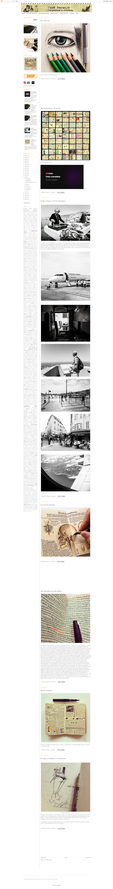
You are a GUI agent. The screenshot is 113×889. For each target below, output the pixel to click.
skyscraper (34, 456)
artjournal (34, 231)
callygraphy (25, 261)
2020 (26, 166)
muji (30, 394)
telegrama (31, 472)
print (28, 432)
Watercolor (26, 504)
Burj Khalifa (35, 254)
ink (23, 339)
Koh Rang (32, 354)
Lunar (33, 368)
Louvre (31, 367)
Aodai (28, 224)
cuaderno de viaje (33, 280)
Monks (26, 390)
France (24, 317)
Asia (29, 232)
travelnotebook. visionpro (28, 486)
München (25, 395)
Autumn (30, 236)
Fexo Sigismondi (30, 310)
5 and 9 (29, 212)
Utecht (27, 496)
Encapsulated (25, 302)
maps (24, 376)
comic (24, 275)
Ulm (36, 494)
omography (33, 414)
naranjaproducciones (27, 400)
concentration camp (27, 276)
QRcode (26, 433)
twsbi (34, 492)
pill (35, 425)
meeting (34, 382)
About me (72, 13)
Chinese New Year (32, 268)
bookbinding (31, 248)
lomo (35, 365)
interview (35, 339)
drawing (34, 294)
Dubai (24, 295)
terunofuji (27, 473)
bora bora (27, 249)
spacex (34, 459)
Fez (35, 310)
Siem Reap (31, 454)
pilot (24, 427)
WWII (35, 508)
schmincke (34, 447)
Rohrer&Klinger (26, 438)
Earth (35, 295)
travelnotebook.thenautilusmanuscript (30, 490)
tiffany (28, 481)
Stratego (26, 465)
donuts (24, 294)
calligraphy (34, 259)
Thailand (33, 473)
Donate (30, 290)
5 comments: (53, 192)
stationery (30, 464)
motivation (33, 391)
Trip (35, 491)
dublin (28, 295)
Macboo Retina (26, 369)
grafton (35, 324)
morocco (35, 390)
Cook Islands (34, 276)
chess (29, 266)
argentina (25, 226)
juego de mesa (34, 350)
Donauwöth (25, 293)
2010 (26, 197)
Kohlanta (27, 355)
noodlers (35, 403)
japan (35, 343)
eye (32, 307)
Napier (34, 399)
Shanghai (32, 452)
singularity (26, 455)
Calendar (25, 259)
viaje (36, 498)
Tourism (28, 483)
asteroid (34, 232)
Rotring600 (31, 441)
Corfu (26, 277)
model (36, 386)
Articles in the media (64, 13)
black (26, 245)
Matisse (29, 378)
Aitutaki (34, 217)
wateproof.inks (26, 503)
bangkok (25, 241)
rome (35, 438)
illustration (31, 337)
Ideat (35, 335)
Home (23, 13)
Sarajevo (35, 445)
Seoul (29, 451)
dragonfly (29, 294)
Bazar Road (30, 243)
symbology (30, 469)
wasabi (36, 500)
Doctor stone (32, 289)
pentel (24, 421)
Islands (29, 342)
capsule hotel (33, 262)
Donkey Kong (33, 293)
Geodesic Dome (33, 320)
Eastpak (24, 297)
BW (24, 258)
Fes (25, 310)
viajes (26, 499)
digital (32, 288)
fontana (24, 315)
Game (34, 319)
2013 (26, 192)
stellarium (35, 464)
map (35, 374)
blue (29, 245)
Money (36, 389)
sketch (36, 455)
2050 (34, 211)
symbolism (25, 469)
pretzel (24, 432)
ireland (26, 340)
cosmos (34, 277)
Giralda (35, 321)
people (26, 423)
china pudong (32, 267)
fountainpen (28, 316)
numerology (25, 410)
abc (35, 213)
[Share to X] (61, 79)
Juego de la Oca (26, 350)
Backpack (26, 239)
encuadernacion (33, 302)
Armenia (30, 226)
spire (36, 460)
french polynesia (31, 317)
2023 (26, 161)
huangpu (35, 334)
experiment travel (26, 307)
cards (34, 263)
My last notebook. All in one (50, 108)
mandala (25, 373)
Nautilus (34, 400)
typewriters (25, 494)
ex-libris (29, 306)
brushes (30, 253)
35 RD (24, 212)
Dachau (24, 284)
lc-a (33, 360)
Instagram (31, 339)
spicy (29, 460)
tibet (24, 481)
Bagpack (34, 239)
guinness (25, 328)
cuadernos (25, 281)
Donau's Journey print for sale (33, 140)
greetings (29, 326)
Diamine (24, 288)
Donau (34, 290)
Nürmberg (25, 411)
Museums (25, 398)
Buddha (34, 253)
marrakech (34, 376)
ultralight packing (28, 495)
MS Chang (25, 394)
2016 (26, 173)
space (24, 459)
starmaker (34, 463)
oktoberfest (25, 412)
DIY (35, 288)
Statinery (25, 464)
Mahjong (26, 372)
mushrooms (30, 398)
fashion (30, 308)
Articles (30, 229)
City (32, 271)
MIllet (29, 386)
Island (24, 342)
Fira (24, 312)
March (27, 186)
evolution (25, 306)
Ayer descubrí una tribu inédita (51, 591)
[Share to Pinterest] (64, 79)
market (29, 376)
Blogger (59, 885)
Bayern (24, 243)
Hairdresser (33, 329)
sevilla (24, 452)
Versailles (32, 498)
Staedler (24, 463)
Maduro (31, 371)
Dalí (31, 284)
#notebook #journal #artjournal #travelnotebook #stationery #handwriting (30, 210)
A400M (32, 213)
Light (33, 364)
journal (30, 349)
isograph (34, 342)
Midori (29, 385)
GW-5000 (33, 328)
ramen (24, 434)
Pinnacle (34, 427)
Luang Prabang (27, 368)
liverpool (30, 365)
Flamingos (30, 312)
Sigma (36, 454)
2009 (26, 199)
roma (31, 438)
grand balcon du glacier (27, 325)
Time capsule (33, 481)
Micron (24, 385)
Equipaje (25, 303)
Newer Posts (43, 857)
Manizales (35, 373)
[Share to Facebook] (63, 79)
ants (24, 224)
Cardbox (29, 263)
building (24, 254)
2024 (26, 159)
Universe (34, 495)
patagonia (25, 420)
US (24, 496)
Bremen (36, 252)
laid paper (34, 358)
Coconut (31, 272)
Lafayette (26, 358)
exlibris (34, 306)
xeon (24, 509)
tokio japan (25, 482)
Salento (26, 445)
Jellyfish (31, 344)
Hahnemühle (25, 329)
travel (36, 483)
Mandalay (30, 373)
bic (36, 244)
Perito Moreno (33, 423)
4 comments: (53, 561)
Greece (34, 325)
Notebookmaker (34, 407)
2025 (26, 157)
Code (35, 272)
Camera (35, 261)
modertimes (33, 387)
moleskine (25, 389)
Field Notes (31, 311)
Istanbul (24, 343)
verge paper (27, 498)
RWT (31, 442)
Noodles (26, 404)
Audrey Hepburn (32, 235)
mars (31, 377)
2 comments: (53, 749)
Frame (35, 316)
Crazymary (25, 279)
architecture (33, 225)
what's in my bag (34, 504)
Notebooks (28, 408)
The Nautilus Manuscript (32, 13)
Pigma (33, 425)
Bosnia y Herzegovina (27, 250)
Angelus (31, 221)
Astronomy (25, 234)
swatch (29, 468)
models (27, 387)
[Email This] (58, 79)
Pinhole (28, 427)
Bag (30, 239)
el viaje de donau (32, 299)
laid (30, 358)
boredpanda (33, 249)
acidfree (24, 215)
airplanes (25, 217)
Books (36, 248)
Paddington (30, 416)
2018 (26, 170)
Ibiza (31, 335)
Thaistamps (25, 474)
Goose (24, 324)
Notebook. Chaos (26, 407)
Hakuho (24, 330)
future (36, 317)
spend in (25, 460)
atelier (24, 235)
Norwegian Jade (33, 404)
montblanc (30, 390)
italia (28, 343)
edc (29, 297)
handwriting (30, 330)
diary (29, 288)
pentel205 (35, 421)
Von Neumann (26, 500)
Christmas (35, 270)
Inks (27, 339)
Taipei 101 (25, 470)
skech (32, 455)
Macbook (33, 369)
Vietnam (34, 499)
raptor (28, 434)
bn (35, 245)
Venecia (31, 496)
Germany (30, 321)
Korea (36, 355)
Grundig (34, 326)
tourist (32, 483)
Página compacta (46, 690)
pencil (35, 420)
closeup (36, 271)
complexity (29, 275)
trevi (29, 491)
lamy (28, 359)
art (33, 226)
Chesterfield (34, 266)
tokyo (30, 482)
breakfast (31, 252)
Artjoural (25, 231)
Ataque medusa (33, 234)
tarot (27, 472)
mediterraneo (27, 382)
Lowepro (35, 367)
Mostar (27, 391)
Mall (30, 372)
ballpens (24, 240)
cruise (36, 279)
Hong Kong (27, 334)
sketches (27, 456)
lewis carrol (30, 363)
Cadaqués (28, 258)
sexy (28, 452)
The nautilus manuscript (33, 477)
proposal (35, 432)
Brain (27, 252)
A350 (24, 213)
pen (31, 420)
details (34, 285)
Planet (24, 428)
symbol (34, 468)
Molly (32, 389)
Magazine (35, 371)
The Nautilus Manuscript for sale (34, 116)
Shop (77, 13)
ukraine (33, 494)
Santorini (30, 445)
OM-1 (35, 412)
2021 (26, 164)
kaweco (27, 351)
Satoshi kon (27, 446)
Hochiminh (30, 333)
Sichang (26, 454)
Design (29, 285)
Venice (36, 496)
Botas (35, 250)
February (28, 188)
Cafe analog (34, 258)
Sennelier (25, 451)
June (27, 184)
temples (36, 472)
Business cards (28, 257)
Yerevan (34, 509)
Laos (24, 360)
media (32, 381)
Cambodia (31, 261)
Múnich (34, 395)
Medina (36, 381)
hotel (31, 334)
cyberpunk (33, 281)
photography (34, 424)
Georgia (24, 321)
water (34, 503)
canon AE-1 (27, 262)
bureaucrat (30, 254)
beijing (29, 244)
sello (35, 450)
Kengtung (33, 351)
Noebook (30, 403)
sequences (34, 451)
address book (30, 215)
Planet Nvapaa (30, 428)
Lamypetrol (34, 359)
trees (26, 491)
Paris (34, 418)
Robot (33, 437)
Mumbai (34, 394)
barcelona (31, 241)
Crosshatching (31, 279)
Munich (30, 395)
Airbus (35, 216)
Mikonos (24, 386)
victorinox (29, 499)
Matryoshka (34, 378)
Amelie (26, 220)
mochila (32, 386)
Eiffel (33, 297)
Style (35, 465)
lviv (35, 368)
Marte (35, 377)
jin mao (29, 346)
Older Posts (88, 857)
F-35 (35, 307)
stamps (29, 463)
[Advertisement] (66, 94)
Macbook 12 (25, 371)
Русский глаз (45, 20)
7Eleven (34, 212)
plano (28, 429)
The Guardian (31, 474)
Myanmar (35, 398)
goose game (29, 324)
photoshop (28, 425)
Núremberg (33, 410)
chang (24, 266)
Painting (34, 416)
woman (26, 507)
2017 (26, 171)
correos (29, 277)
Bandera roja (32, 240)
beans (35, 243)
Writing (31, 507)
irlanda (34, 340)
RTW (35, 441)
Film (35, 311)
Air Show (30, 216)
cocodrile (26, 272)
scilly (26, 450)
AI (25, 216)
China (24, 267)
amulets (36, 220)
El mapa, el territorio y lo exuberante (53, 758)
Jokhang (25, 347)
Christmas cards (27, 271)
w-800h (31, 500)
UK (29, 494)
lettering (24, 363)
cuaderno (26, 280)
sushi (24, 468)
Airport (30, 217)
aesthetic (35, 215)
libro (29, 364)
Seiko (30, 450)
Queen (30, 433)
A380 (28, 213)
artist (35, 229)
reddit (26, 436)
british (26, 253)
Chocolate (30, 270)
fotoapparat (30, 315)
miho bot (34, 385)
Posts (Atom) (49, 859)
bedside (24, 244)
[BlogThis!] (60, 79)
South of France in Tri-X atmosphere (53, 201)
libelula (24, 364)
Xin (27, 509)
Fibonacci (25, 311)
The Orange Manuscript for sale (34, 93)
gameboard (25, 320)
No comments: (53, 78)
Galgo (30, 319)
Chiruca (24, 270)
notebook (26, 406)
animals (27, 222)
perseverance (25, 424)
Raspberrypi (33, 434)
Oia (35, 411)
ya (30, 509)
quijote (35, 433)
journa (24, 349)
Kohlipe (32, 355)
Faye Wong (35, 308)
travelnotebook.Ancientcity (28, 487)
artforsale (25, 229)
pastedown (33, 419)
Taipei (35, 469)
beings (33, 244)
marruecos (25, 377)
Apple (32, 224)
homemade (35, 333)
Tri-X (32, 491)
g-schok (26, 319)
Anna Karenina (33, 222)
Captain (24, 263)
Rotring (25, 441)
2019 (26, 168)
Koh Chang (27, 354)
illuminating (25, 337)
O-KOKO (30, 411)
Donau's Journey (54, 13)
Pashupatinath (26, 419)
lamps (24, 359)
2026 (26, 155)
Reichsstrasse (32, 436)
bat (35, 241)
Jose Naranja (32, 347)
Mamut (34, 372)
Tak (24, 472)
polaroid (34, 429)
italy (31, 343)
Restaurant (25, 437)
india (31, 338)
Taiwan (30, 470)
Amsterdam (31, 220)
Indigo (35, 338)
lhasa (35, 363)
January (28, 189)
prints (32, 432)
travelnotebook (30, 485)
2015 (26, 175)
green (24, 326)
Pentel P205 (29, 421)
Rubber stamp (26, 442)
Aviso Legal (35, 236)
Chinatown (25, 268)
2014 (26, 177)
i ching (26, 335)
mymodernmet (27, 399)
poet (31, 429)
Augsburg (25, 236)
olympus (30, 412)
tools (24, 483)
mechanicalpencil (26, 381)
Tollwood (34, 482)
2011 (26, 195)
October (27, 178)
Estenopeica (32, 303)
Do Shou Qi (25, 289)
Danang (34, 284)
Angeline (26, 221)
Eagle (32, 295)
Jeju (28, 344)
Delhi (24, 285)
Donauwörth (33, 292)
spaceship (29, 459)
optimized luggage (32, 415)
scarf (30, 447)
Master (24, 378)
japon (24, 344)
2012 (26, 193)
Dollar (26, 290)
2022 (26, 162)
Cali (29, 259)
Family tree (25, 308)
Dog (36, 289)
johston (34, 346)
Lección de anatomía (48, 505)
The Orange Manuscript (44, 13)
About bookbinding (33, 129)
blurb (32, 245)
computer (34, 275)
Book (26, 248)
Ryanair (34, 442)
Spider (33, 460)
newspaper (25, 403)
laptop (29, 360)
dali (28, 284)
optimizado (25, 415)
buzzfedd (34, 257)
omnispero (25, 414)
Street (31, 465)
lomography (25, 367)
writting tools (29, 508)
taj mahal (34, 470)
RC (36, 434)
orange (24, 416)
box (24, 252)
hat (35, 330)
